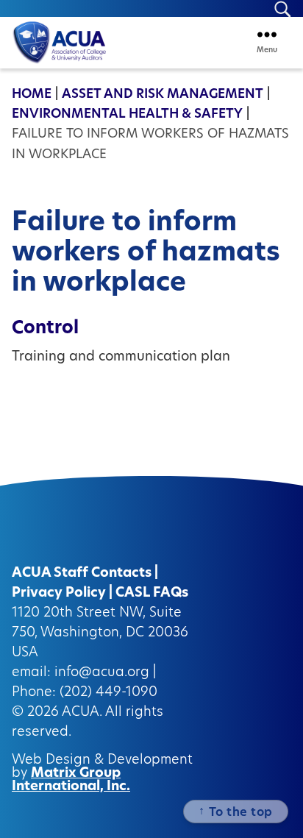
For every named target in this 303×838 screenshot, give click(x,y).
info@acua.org (101, 673)
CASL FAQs (151, 593)
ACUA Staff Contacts (82, 573)
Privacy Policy (59, 593)
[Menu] (267, 34)
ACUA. (82, 713)
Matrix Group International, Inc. (71, 780)
